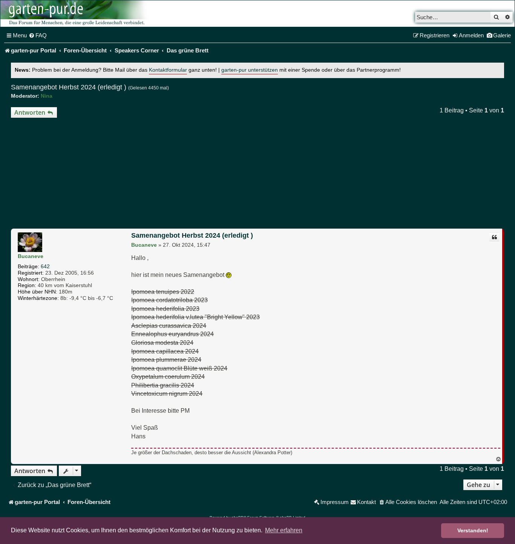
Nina (46, 96)
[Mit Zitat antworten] (494, 237)
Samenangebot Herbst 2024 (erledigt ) (68, 87)
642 (45, 266)
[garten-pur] (75, 13)
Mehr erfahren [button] (283, 530)
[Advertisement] (257, 174)
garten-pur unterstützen (249, 70)
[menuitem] (38, 35)
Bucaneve (30, 256)
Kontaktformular (168, 70)
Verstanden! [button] (472, 530)
